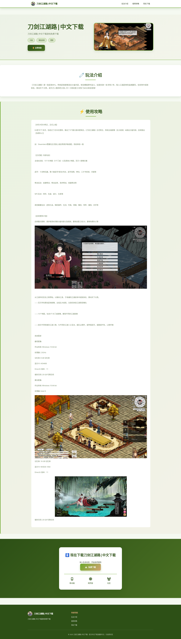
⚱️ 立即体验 (37, 48)
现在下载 (146, 4)
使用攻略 (135, 4)
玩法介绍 (125, 4)
